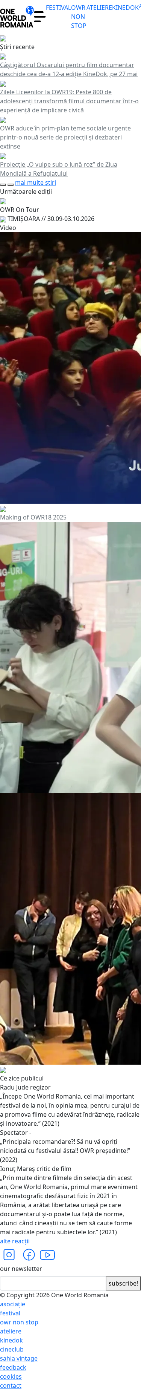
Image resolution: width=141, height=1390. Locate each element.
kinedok (11, 1340)
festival (10, 1313)
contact (10, 1385)
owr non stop (19, 1322)
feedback (13, 1367)
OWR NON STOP (78, 16)
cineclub (12, 1349)
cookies (11, 1376)
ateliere (10, 1331)
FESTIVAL (58, 7)
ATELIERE (99, 7)
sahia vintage (19, 1358)
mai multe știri (35, 182)
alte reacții (15, 1241)
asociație (12, 1304)
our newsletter (21, 1268)
